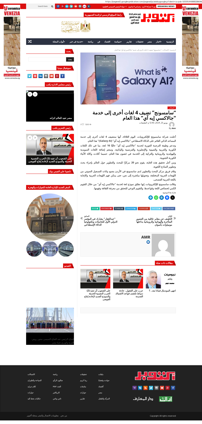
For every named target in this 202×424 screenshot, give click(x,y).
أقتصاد (100, 386)
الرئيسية (170, 41)
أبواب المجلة (58, 41)
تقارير (129, 41)
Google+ (143, 209)
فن (98, 41)
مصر (149, 41)
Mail (94, 209)
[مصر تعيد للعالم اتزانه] (50, 105)
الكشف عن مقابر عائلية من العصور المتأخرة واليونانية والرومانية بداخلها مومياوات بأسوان (154, 220)
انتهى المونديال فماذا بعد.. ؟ (162, 290)
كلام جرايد (32, 386)
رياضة (90, 41)
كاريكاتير (56, 392)
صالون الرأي (58, 380)
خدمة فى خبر (76, 41)
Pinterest (105, 209)
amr (174, 128)
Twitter (155, 209)
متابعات (83, 386)
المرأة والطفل (104, 398)
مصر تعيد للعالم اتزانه (61, 118)
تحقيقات (139, 41)
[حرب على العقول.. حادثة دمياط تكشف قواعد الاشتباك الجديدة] (128, 278)
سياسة (117, 41)
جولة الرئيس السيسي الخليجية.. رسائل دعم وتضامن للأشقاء (113, 6)
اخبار (158, 41)
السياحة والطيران (34, 380)
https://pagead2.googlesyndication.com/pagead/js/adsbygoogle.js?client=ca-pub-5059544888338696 (153, 2)
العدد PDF (57, 386)
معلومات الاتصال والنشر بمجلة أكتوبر (43, 415)
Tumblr (118, 209)
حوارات (31, 392)
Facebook (168, 209)
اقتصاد (107, 41)
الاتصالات (166, 50)
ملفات (100, 374)
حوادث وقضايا (104, 380)
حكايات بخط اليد (34, 398)
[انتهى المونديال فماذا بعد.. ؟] (161, 278)
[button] (50, 217)
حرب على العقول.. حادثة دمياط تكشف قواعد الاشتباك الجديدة (129, 293)
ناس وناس (57, 398)
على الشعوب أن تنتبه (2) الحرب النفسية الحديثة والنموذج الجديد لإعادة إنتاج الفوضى (97, 295)
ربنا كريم (83, 380)
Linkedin (130, 209)
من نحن (63, 415)
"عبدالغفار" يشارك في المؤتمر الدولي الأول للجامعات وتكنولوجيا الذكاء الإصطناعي (100, 220)
